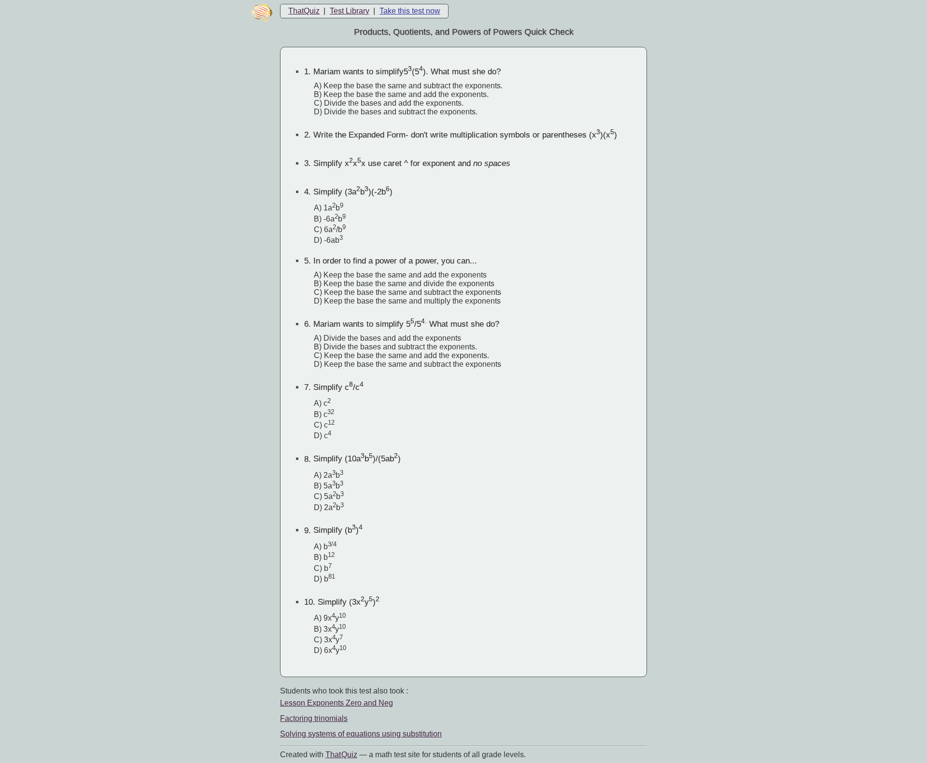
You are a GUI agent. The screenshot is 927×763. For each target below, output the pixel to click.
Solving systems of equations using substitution (361, 734)
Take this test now (409, 11)
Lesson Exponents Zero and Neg (336, 703)
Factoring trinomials (314, 718)
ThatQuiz (304, 11)
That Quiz (341, 754)
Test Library (349, 11)
